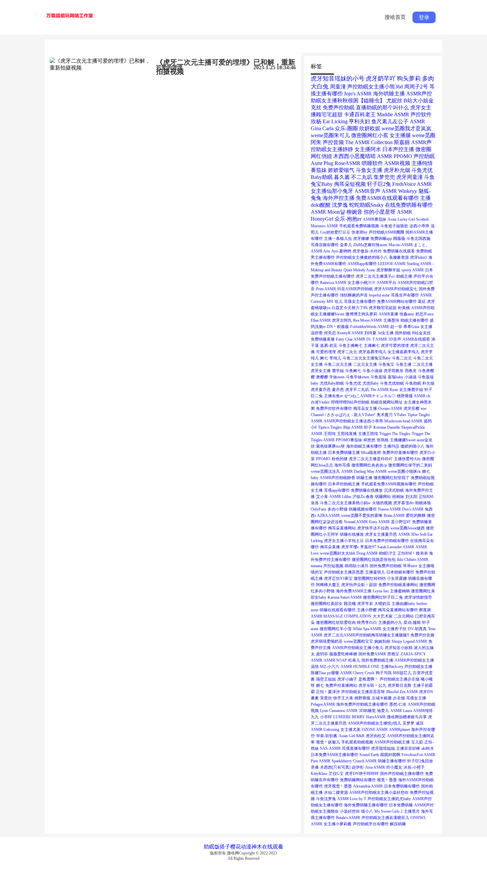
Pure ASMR (320, 761)
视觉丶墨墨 (387, 780)
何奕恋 (330, 333)
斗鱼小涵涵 (372, 370)
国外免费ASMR (372, 654)
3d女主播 (386, 333)
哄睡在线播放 (352, 534)
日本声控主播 (398, 149)
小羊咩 (326, 717)
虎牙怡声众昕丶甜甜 (359, 584)
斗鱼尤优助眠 (392, 383)
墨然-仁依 (397, 704)
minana (316, 566)
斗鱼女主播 (369, 170)
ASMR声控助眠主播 (392, 742)
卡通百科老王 (360, 114)
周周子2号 (416, 86)
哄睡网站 (383, 496)
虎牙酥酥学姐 (388, 270)
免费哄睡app (381, 238)
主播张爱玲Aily (407, 459)
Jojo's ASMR (358, 93)
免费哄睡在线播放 (367, 490)
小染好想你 (350, 811)
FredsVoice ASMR (412, 184)
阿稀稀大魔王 (328, 584)
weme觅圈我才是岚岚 (406, 128)
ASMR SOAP (335, 660)
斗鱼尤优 (353, 383)
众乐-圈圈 (346, 128)
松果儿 (354, 660)
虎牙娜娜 (361, 238)
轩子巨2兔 (379, 184)
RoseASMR (347, 163)
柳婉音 (354, 212)
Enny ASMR (379, 521)
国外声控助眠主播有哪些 (402, 773)
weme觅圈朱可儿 (330, 135)
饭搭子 (222, 846)
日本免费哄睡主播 (344, 452)
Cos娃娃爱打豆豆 (335, 232)
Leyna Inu (381, 591)
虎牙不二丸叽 (357, 389)
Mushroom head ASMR (403, 421)
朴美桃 (404, 307)
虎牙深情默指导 (418, 597)
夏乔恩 (338, 389)
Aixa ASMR (375, 767)
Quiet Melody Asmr (359, 270)
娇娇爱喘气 (341, 170)
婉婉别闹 (382, 641)
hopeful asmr (379, 295)
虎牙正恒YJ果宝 (338, 578)
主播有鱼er (333, 396)
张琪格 (383, 440)
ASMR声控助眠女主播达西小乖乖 (353, 421)
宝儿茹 (417, 742)
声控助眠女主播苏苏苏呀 (363, 691)
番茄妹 (319, 170)
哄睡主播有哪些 (392, 761)
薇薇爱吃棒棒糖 (343, 654)
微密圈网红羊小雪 (336, 628)
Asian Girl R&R (351, 736)
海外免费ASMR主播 (353, 591)
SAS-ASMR (330, 748)
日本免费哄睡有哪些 (402, 786)
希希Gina (411, 326)
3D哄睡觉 (367, 710)
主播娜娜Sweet (402, 440)
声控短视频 (333, 566)
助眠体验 (423, 503)
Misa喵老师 (371, 452)
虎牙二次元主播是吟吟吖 (371, 459)
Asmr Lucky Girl (401, 219)
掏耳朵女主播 (365, 408)
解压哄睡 (398, 824)
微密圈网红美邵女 (327, 603)
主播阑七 (372, 345)
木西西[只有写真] (335, 767)
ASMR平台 (386, 282)
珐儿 (339, 301)
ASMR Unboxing (325, 729)
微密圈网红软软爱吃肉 (336, 622)
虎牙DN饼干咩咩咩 (362, 773)
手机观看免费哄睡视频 (359, 226)
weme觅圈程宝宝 (358, 641)
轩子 (368, 427)
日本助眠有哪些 (400, 572)
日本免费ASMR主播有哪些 (334, 754)
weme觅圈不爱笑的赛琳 (361, 515)
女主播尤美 (350, 729)
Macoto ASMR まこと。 (409, 245)
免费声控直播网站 (341, 685)
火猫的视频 (382, 503)
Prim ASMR (326, 289)
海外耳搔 (342, 465)
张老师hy (359, 232)
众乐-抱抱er (348, 219)
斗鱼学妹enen (357, 377)
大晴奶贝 (382, 603)
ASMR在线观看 (416, 339)
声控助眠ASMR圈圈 (386, 232)
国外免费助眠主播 (377, 660)
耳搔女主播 (416, 698)
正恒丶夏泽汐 (328, 691)
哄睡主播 (364, 477)
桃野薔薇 (362, 698)
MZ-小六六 (329, 666)
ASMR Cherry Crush (357, 673)
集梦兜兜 (384, 177)
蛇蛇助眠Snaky (366, 205)
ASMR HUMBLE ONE (360, 666)
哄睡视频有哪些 (363, 509)
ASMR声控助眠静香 (337, 477)
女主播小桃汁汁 (361, 282)
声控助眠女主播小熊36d (375, 86)
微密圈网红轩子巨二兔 (383, 597)
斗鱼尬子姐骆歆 (394, 226)
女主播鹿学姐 (411, 389)
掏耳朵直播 (330, 547)
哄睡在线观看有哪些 (337, 610)
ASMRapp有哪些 (362, 263)
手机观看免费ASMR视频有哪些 (388, 484)
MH (330, 301)
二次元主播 (423, 364)
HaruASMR (376, 717)
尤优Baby (370, 383)
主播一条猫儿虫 (338, 238)
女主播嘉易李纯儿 (403, 352)
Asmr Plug (322, 163)
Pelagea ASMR (323, 704)
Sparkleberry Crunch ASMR (354, 761)
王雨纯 (330, 433)
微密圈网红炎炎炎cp (369, 465)
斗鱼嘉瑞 (378, 377)
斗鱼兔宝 (386, 364)
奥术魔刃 (385, 414)
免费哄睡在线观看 (399, 251)
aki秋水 (427, 748)
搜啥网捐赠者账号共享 (407, 717)
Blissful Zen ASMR (402, 691)
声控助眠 (424, 156)
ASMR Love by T (351, 798)
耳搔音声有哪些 (405, 295)
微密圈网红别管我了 (391, 477)
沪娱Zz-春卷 (363, 496)
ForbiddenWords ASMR (369, 326)
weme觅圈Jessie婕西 (407, 528)
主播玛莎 (391, 446)
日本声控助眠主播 (344, 484)
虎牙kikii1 (418, 257)
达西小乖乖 (419, 226)
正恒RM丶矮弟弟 (413, 553)
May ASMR (377, 471)
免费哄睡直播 (323, 339)
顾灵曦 (350, 603)
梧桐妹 (398, 496)
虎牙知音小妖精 (398, 647)
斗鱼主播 (403, 364)
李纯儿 (335, 358)
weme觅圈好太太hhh (337, 553)
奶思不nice (424, 314)
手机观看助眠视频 (357, 742)
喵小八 (367, 811)
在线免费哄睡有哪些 (409, 205)
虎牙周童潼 (409, 177)
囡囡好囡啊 (390, 754)
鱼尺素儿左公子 (389, 121)
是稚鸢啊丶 (368, 679)
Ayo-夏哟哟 (341, 251)
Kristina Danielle (386, 427)
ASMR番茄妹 (374, 219)
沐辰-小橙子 (414, 767)
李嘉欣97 (368, 547)
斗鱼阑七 (353, 370)
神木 (256, 846)
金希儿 (346, 245)
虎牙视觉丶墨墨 (338, 786)
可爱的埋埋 (169, 67)
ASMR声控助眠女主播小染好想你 (378, 792)
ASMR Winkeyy (399, 191)
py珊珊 (333, 673)
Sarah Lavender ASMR (395, 547)
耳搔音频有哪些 (325, 245)
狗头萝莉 (409, 78)
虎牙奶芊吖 (381, 78)
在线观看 (272, 846)
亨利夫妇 (359, 121)
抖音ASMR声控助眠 (355, 289)
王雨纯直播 (347, 433)
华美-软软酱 (326, 736)
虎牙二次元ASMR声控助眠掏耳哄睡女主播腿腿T (366, 635)
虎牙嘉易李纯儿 (372, 352)
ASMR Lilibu (340, 496)
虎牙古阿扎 (342, 320)
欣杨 (316, 121)
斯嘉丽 (402, 142)
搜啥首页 (395, 17)
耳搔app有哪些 (337, 490)
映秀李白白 (367, 622)
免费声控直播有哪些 (400, 452)
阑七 (324, 358)
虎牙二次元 (347, 352)
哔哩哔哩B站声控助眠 (350, 402)
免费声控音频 (422, 635)
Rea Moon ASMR (367, 320)
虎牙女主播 (321, 370)
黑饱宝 (393, 654)
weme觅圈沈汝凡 (325, 471)
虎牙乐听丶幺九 (372, 685)
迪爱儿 (383, 710)
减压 (420, 723)
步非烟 (399, 698)
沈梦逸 (340, 205)
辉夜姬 (425, 610)
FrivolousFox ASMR (418, 754)
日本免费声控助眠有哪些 (387, 540)
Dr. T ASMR (376, 339)
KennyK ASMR (350, 333)
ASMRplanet (399, 729)
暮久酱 (342, 177)
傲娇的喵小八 (412, 446)
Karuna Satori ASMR (345, 597)
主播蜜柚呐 (400, 591)
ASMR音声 (367, 191)
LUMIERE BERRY (349, 717)
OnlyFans (318, 509)
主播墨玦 (391, 320)
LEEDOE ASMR (392, 263)
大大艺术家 (383, 616)
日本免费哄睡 (401, 805)
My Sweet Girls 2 (388, 811)
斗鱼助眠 (413, 383)
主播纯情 (422, 163)
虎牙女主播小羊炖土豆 (344, 540)
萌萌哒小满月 (356, 566)
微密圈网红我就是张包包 (374, 559)
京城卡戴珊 (382, 698)
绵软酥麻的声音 (354, 295)
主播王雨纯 (368, 433)
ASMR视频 (397, 163)
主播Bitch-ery (392, 666)
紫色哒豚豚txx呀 (330, 446)
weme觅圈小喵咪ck (404, 471)
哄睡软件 (372, 163)
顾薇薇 (399, 238)
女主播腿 (400, 135)
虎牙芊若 (365, 603)
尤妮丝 (394, 100)
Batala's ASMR (348, 817)
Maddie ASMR (393, 114)
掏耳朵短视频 (350, 184)
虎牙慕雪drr (403, 503)
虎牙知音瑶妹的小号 (337, 78)
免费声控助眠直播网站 (398, 584)
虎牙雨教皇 (394, 370)
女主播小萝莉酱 (338, 824)
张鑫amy (407, 314)
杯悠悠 (369, 440)
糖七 (320, 685)
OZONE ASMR (375, 729)
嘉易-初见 (328, 345)
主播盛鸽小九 (390, 622)
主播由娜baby (403, 603)
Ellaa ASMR (321, 320)
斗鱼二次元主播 (338, 364)
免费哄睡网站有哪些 (358, 780)
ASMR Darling (353, 471)
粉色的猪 (340, 459)
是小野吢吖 (401, 521)
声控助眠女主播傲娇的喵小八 (362, 257)
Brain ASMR (394, 515)
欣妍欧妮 (369, 128)
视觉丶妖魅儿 (328, 742)
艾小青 (322, 496)
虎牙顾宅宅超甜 (383, 307)
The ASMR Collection (369, 142)
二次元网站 (404, 616)
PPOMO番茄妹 (349, 440)
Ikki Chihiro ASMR (412, 559)
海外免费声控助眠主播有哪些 (362, 704)
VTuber (400, 414)
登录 (424, 17)
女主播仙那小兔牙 (332, 191)
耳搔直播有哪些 (356, 748)
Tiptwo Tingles (330, 427)
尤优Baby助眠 (332, 383)
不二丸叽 (361, 177)
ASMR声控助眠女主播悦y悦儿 (374, 723)
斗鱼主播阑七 (350, 345)
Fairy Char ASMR (350, 339)
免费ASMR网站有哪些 (396, 301)
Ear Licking (335, 121)
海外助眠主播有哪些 (364, 446)
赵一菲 (396, 326)
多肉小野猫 (338, 509)
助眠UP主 (387, 553)
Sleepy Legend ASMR (409, 641)
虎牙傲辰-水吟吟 (367, 251)
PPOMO (323, 459)
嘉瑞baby (395, 377)
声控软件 (421, 114)
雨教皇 (411, 370)
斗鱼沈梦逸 (326, 798)
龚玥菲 (322, 654)
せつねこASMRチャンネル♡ (370, 396)
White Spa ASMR (367, 628)
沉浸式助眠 (394, 490)
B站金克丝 (421, 333)
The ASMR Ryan (384, 389)
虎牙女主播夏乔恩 (381, 534)
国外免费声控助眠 (386, 566)
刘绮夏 (370, 333)
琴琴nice (410, 566)
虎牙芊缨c (350, 547)
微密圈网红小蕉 (369, 135)
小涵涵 (410, 377)
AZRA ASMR (328, 515)
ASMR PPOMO (394, 156)
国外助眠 (403, 333)
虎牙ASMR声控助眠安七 (395, 289)
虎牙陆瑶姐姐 (383, 748)
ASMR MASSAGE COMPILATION (341, 616)
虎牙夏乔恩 (321, 389)
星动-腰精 (412, 622)
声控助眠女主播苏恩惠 (344, 572)
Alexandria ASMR (368, 786)
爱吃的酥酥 (416, 515)
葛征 (422, 301)
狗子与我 (384, 673)
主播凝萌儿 (375, 572)
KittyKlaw (319, 773)
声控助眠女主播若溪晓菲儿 (385, 817)
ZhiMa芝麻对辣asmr (370, 245)
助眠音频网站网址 (387, 402)
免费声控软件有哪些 (334, 408)
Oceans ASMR (390, 408)
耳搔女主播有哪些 (360, 301)
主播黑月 (412, 811)
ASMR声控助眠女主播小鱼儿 (357, 647)
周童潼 (338, 86)
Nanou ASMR (389, 509)
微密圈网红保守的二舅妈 (410, 465)
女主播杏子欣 (394, 628)
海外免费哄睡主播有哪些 (366, 805)
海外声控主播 (338, 198)
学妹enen (337, 377)
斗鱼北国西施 (418, 238)
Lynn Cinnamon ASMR (338, 710)
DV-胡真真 (417, 628)
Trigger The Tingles (394, 433)
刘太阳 (411, 496)
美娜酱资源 (399, 257)
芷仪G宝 (336, 773)
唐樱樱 (322, 377)
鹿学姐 (338, 370)
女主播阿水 (367, 149)
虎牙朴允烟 (397, 170)
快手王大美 (343, 698)
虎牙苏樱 (411, 408)
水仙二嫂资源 (336, 792)
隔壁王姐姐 (326, 679)
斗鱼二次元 (402, 358)
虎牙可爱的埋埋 (395, 345)
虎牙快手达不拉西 (373, 528)
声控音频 (333, 142)
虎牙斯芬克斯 (399, 685)
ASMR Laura (401, 710)
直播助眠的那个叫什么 (382, 107)
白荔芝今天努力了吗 (349, 307)
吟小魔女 (394, 767)
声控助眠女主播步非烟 (399, 679)
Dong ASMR (367, 553)
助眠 (209, 846)
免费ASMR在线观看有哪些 (387, 198)
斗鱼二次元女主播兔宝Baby (367, 358)
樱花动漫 (240, 846)
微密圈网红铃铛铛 (370, 578)
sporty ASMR (413, 270)
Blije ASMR (353, 427)
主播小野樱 (367, 610)
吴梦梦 (408, 723)
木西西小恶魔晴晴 (354, 156)
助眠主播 (404, 276)
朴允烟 (428, 383)
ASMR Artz (320, 251)
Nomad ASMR (356, 521)
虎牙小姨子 (347, 679)
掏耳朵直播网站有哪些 (398, 610)
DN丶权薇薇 (338, 326)
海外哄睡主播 (389, 93)
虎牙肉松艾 (376, 736)
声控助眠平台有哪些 (371, 824)
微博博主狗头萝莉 (361, 314)
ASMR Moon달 (328, 212)
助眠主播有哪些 (414, 320)
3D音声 (394, 339)
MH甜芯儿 (402, 673)
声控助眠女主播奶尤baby (389, 798)
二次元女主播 (365, 364)
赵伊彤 (358, 767)
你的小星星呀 (380, 212)
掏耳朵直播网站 (342, 528)
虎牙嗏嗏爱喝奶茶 (327, 641)
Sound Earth (369, 754)
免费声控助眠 (338, 107)
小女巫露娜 (397, 578)
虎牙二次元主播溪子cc (375, 276)
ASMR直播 (388, 314)
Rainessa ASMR (333, 282)
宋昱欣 (326, 698)
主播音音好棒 (408, 748)
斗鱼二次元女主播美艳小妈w (345, 503)
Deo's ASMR (412, 509)
